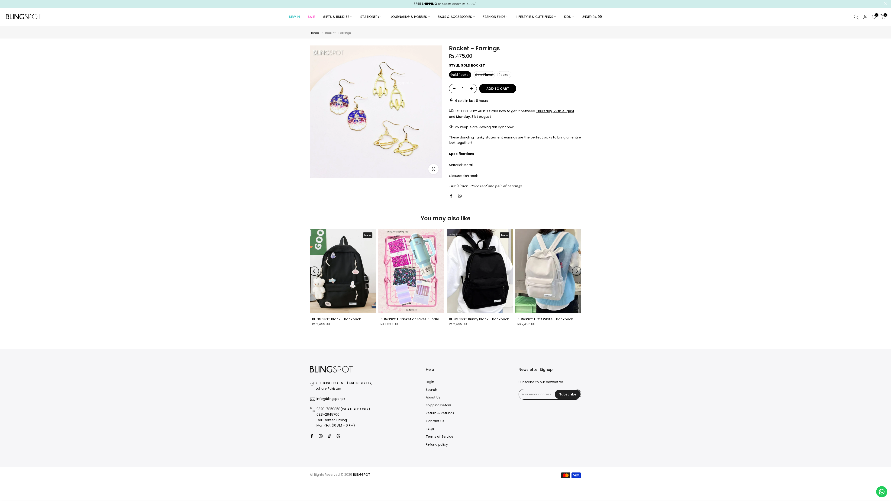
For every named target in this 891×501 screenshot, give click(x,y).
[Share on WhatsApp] (460, 196)
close (5, 3)
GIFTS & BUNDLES (336, 16)
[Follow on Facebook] (312, 436)
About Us (433, 397)
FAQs (430, 429)
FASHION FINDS (494, 16)
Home (314, 32)
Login (430, 382)
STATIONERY (370, 16)
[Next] (576, 271)
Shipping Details (438, 405)
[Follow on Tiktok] (329, 436)
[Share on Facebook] (451, 196)
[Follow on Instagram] (321, 436)
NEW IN (294, 16)
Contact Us (435, 421)
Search (431, 390)
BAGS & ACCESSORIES (455, 16)
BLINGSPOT (361, 474)
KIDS (567, 16)
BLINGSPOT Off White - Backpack (545, 319)
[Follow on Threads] (338, 436)
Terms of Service (439, 437)
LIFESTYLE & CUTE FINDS (535, 16)
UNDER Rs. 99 (592, 16)
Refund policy (437, 445)
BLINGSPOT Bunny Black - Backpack (479, 319)
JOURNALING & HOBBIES (409, 16)
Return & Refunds (440, 413)
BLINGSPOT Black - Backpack (336, 319)
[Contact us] (881, 491)
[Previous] (314, 271)
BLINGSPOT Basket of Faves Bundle (410, 319)
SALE (311, 16)
